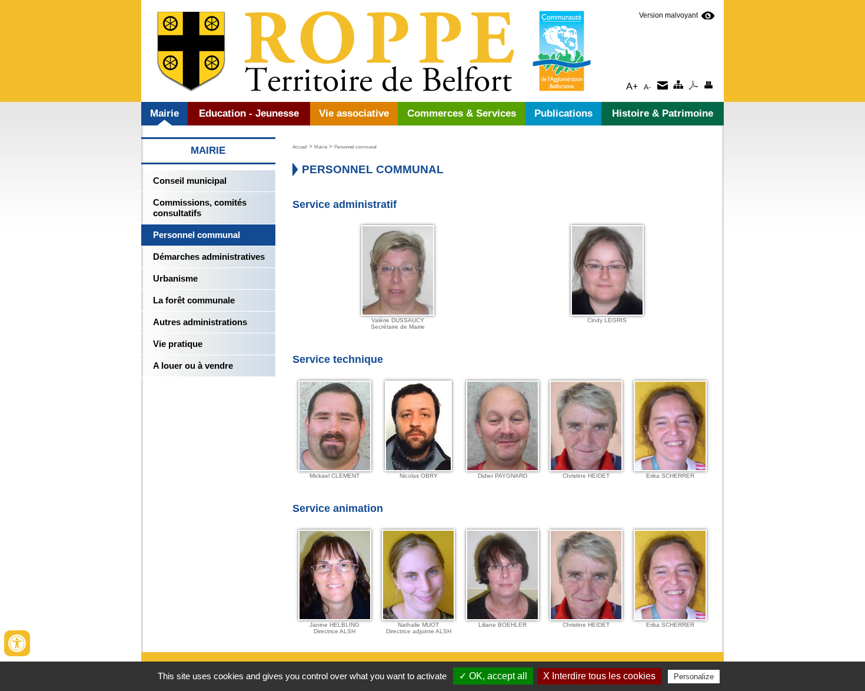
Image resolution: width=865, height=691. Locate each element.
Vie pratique (177, 344)
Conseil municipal (190, 181)
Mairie (164, 113)
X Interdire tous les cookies (599, 676)
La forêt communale (194, 300)
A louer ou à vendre (193, 366)
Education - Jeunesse (249, 113)
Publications (563, 113)
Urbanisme (175, 278)
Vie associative (354, 113)
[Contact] (662, 84)
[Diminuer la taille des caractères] (647, 84)
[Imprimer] (708, 84)
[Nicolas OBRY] (418, 468)
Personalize (694, 676)
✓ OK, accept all (493, 676)
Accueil (299, 147)
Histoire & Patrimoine (662, 113)
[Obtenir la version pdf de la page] (693, 84)
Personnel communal (196, 235)
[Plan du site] (677, 84)
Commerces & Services (461, 113)
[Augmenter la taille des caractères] (631, 84)
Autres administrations (200, 322)
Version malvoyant (668, 15)
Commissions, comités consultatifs (200, 207)
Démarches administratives (209, 257)
